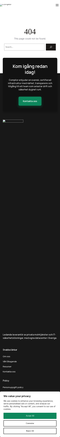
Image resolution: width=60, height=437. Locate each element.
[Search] (51, 47)
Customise (30, 423)
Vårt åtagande (10, 361)
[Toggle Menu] (57, 5)
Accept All (30, 416)
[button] (30, 101)
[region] (30, 414)
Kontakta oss (9, 371)
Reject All (30, 431)
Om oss (6, 356)
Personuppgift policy (13, 387)
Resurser (7, 366)
